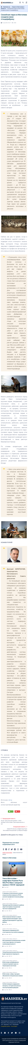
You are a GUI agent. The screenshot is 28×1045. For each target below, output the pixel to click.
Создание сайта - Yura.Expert (9, 1026)
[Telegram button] (15, 849)
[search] (23, 2)
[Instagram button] (18, 849)
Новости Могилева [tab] (7, 852)
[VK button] (6, 849)
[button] (26, 2)
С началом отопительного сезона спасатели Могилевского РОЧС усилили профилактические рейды (13, 895)
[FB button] (9, 849)
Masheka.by (6, 7)
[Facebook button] (8, 1033)
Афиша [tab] (4, 854)
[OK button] (3, 849)
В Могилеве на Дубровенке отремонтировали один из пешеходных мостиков (10, 964)
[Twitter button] (11, 849)
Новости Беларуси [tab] (17, 852)
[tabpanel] (14, 923)
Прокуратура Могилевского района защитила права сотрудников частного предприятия (13, 906)
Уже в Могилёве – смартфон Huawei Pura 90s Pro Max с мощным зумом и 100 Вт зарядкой (13, 881)
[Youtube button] (21, 849)
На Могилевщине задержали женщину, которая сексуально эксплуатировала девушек (11, 985)
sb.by (10, 800)
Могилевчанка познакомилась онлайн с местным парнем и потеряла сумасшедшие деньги (13, 942)
